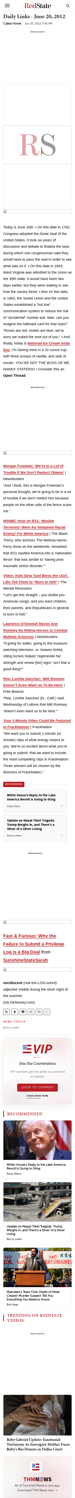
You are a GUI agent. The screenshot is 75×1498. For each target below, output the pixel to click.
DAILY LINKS (11, 1027)
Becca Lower (14, 1239)
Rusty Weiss (14, 1173)
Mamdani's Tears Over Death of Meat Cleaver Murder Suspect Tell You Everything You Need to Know (33, 1295)
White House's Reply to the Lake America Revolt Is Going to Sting (36, 1166)
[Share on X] (6, 1012)
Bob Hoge (12, 1304)
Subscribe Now (37, 1096)
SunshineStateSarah (25, 960)
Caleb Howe (12, 23)
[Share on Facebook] (23, 1012)
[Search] (68, 5)
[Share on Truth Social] (14, 1012)
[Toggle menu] (7, 6)
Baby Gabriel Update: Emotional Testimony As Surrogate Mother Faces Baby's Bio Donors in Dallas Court (38, 1444)
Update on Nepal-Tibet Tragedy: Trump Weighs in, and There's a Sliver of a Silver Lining (36, 1230)
